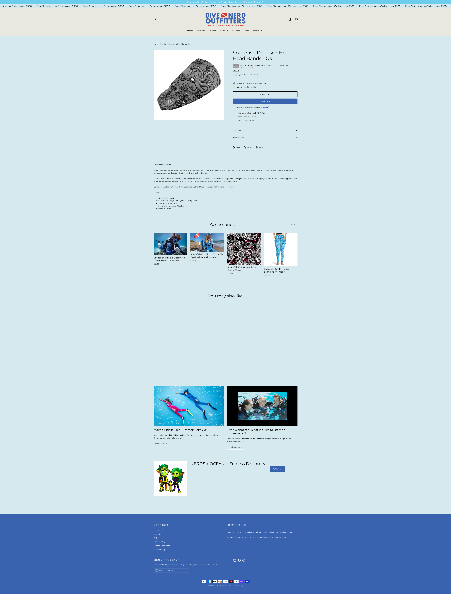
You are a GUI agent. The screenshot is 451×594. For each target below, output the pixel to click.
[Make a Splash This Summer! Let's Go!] (189, 406)
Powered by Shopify (236, 586)
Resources (238, 137)
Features (238, 130)
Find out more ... (162, 444)
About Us (157, 534)
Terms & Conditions (162, 546)
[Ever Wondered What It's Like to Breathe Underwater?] (262, 406)
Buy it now (265, 101)
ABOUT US (278, 469)
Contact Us (158, 530)
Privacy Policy (159, 550)
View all (294, 224)
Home (156, 44)
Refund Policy (159, 542)
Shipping (236, 75)
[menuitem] (190, 30)
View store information (246, 120)
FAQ (155, 538)
